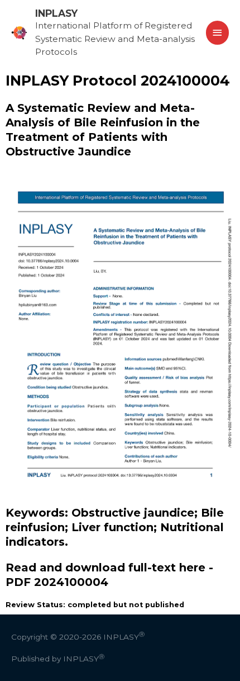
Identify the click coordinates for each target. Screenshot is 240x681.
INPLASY (56, 13)
